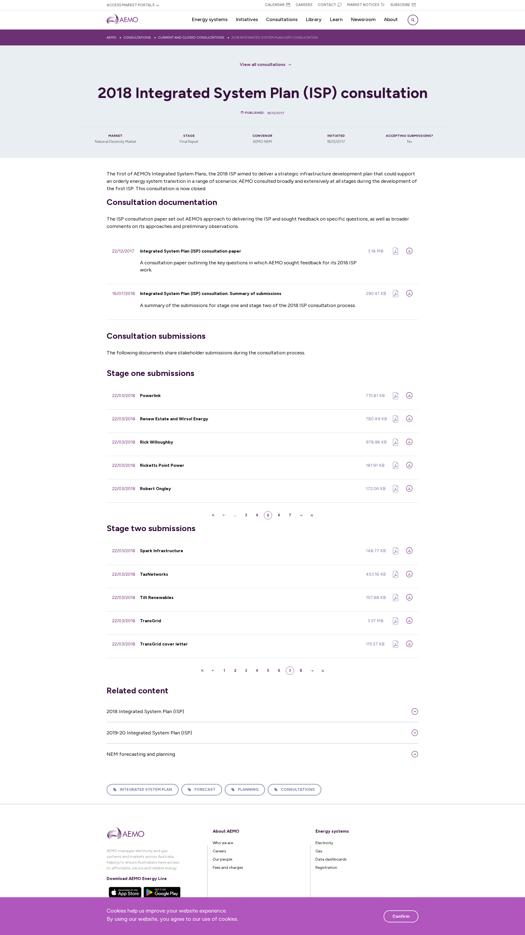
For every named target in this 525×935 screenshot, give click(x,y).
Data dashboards (331, 859)
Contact (327, 5)
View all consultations (262, 64)
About (391, 19)
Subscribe (400, 5)
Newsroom (363, 19)
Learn (336, 19)
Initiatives (247, 19)
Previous (224, 515)
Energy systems (210, 19)
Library (314, 19)
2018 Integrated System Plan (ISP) (145, 711)
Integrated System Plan (146, 789)
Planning (248, 789)
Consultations (282, 19)
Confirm (401, 916)
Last (312, 515)
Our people (222, 859)
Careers (304, 5)
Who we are (223, 843)
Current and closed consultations (191, 37)
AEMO (111, 37)
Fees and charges (228, 867)
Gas (319, 851)
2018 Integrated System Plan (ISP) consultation (274, 37)
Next (301, 515)
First (213, 515)
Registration (326, 867)
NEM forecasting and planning (141, 754)
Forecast (204, 789)
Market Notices (363, 5)
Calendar (275, 5)
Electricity (324, 843)
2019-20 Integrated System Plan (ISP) (149, 733)
